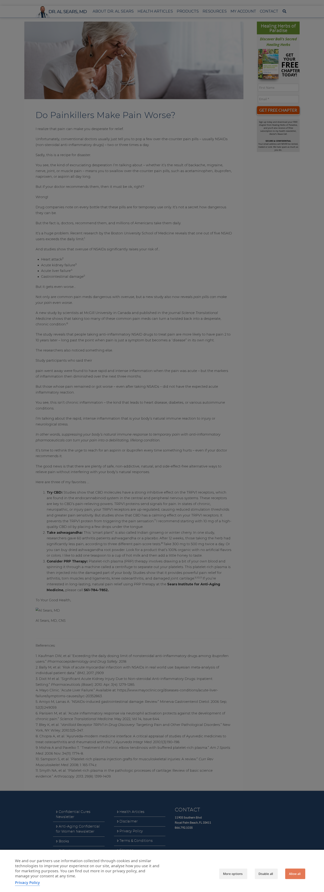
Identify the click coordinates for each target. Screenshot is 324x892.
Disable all (266, 874)
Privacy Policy (27, 882)
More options (233, 874)
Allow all (295, 874)
